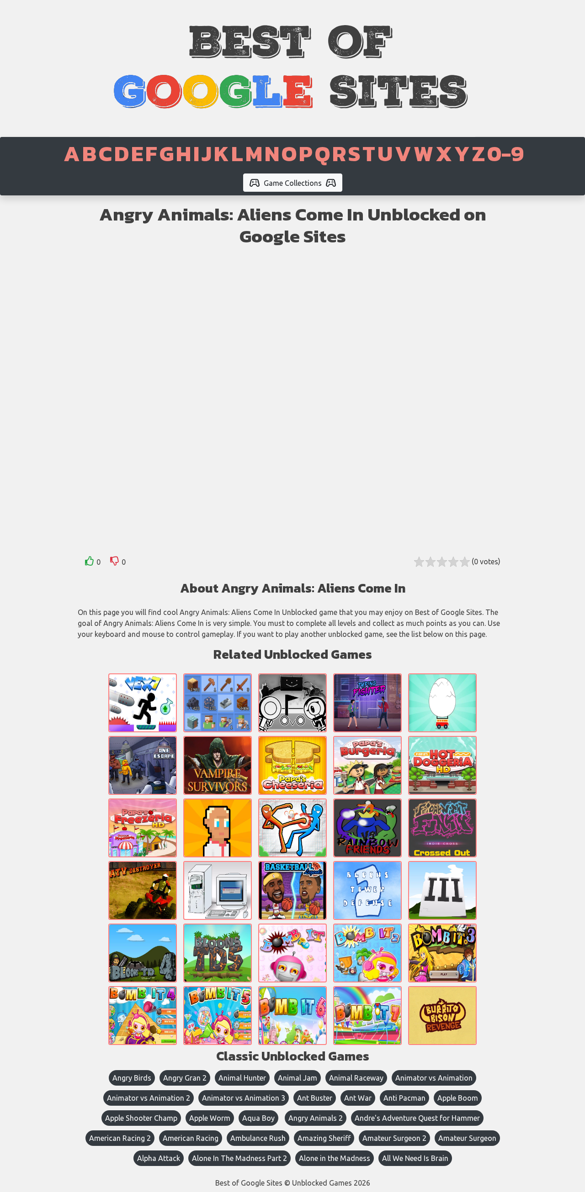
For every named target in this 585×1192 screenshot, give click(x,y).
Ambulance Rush (258, 1138)
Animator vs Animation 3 (243, 1098)
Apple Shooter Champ (141, 1118)
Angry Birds (131, 1078)
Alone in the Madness (334, 1158)
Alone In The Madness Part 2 (239, 1158)
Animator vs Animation (434, 1078)
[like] (90, 563)
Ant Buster (314, 1098)
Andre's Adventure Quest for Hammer (417, 1118)
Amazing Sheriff (324, 1138)
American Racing (190, 1138)
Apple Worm (209, 1118)
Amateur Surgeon (467, 1138)
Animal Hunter (242, 1078)
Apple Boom (457, 1098)
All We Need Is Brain (415, 1158)
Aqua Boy (258, 1118)
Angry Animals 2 (315, 1118)
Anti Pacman (404, 1098)
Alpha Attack (158, 1158)
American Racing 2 (120, 1138)
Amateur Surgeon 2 (394, 1138)
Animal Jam (297, 1078)
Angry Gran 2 (185, 1078)
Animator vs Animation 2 (148, 1098)
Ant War (358, 1098)
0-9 (505, 153)
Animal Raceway (356, 1078)
